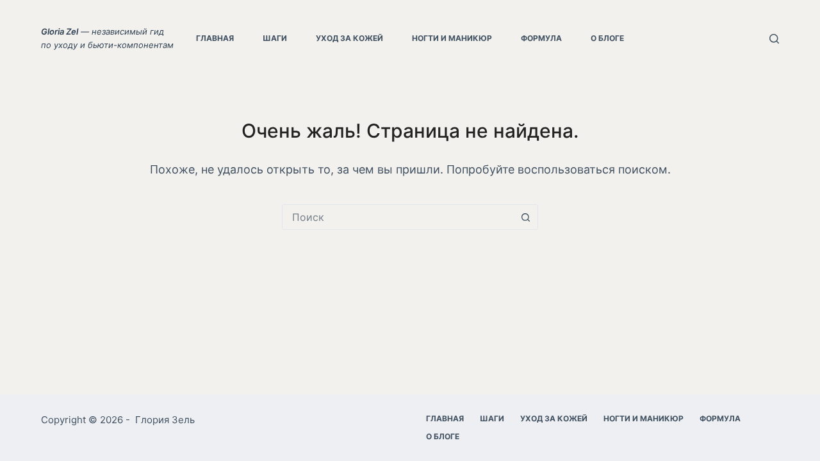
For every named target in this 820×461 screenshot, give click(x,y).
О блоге (607, 38)
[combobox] (398, 217)
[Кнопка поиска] (525, 217)
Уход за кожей (349, 38)
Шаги (275, 38)
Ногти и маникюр (452, 38)
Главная (215, 38)
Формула (541, 38)
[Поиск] (774, 39)
